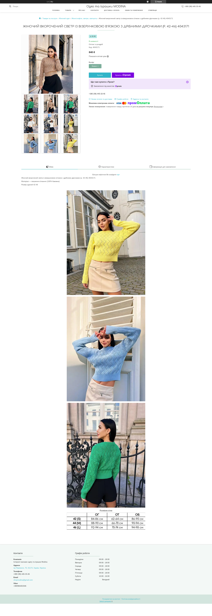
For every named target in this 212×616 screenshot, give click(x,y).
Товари (68, 10)
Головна (56, 10)
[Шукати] (10, 6)
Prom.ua (118, 597)
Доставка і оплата (111, 10)
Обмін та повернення (134, 10)
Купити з (118, 75)
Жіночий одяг (64, 18)
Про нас (82, 10)
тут (118, 175)
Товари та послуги (49, 18)
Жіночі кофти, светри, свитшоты (84, 18)
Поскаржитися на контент (111, 599)
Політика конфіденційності (130, 599)
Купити (100, 75)
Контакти (95, 10)
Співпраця (152, 10)
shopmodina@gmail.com (23, 580)
